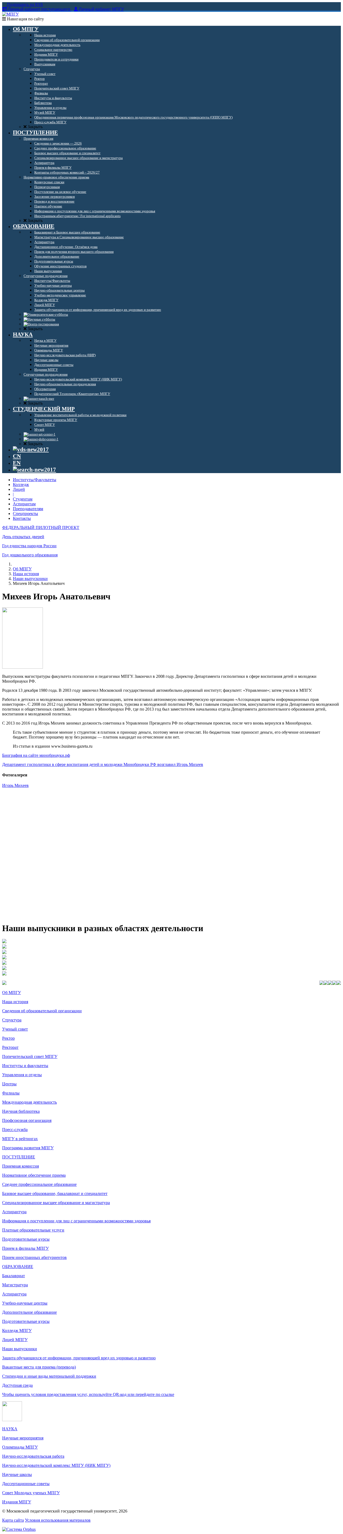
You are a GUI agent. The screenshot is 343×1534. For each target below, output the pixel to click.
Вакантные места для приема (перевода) (39, 1367)
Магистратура (15, 1285)
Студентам (22, 499)
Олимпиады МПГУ (20, 1447)
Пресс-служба (15, 1129)
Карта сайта (13, 1520)
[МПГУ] (10, 14)
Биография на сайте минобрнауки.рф (36, 755)
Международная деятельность (29, 1102)
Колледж (21, 484)
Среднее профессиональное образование (39, 1184)
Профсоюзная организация (26, 1120)
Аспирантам (24, 504)
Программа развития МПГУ (28, 1148)
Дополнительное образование (29, 1312)
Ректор (8, 1038)
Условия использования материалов (58, 1520)
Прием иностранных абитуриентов (34, 1257)
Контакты (22, 518)
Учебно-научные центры (24, 1303)
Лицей (19, 489)
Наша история (26, 573)
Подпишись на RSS (24, 4)
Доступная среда (17, 1385)
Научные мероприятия (22, 1438)
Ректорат (10, 1047)
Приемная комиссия (20, 1166)
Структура (11, 1020)
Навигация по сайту (25, 19)
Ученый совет (15, 1029)
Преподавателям (28, 508)
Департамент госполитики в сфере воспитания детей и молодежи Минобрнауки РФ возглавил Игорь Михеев (102, 764)
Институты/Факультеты (34, 479)
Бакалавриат (13, 1275)
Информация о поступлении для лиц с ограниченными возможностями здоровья (76, 1221)
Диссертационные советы (26, 1483)
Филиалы (11, 1093)
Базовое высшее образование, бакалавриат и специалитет (54, 1193)
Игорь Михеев (15, 785)
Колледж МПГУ (17, 1330)
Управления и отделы (22, 1074)
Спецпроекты (25, 513)
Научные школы (17, 1474)
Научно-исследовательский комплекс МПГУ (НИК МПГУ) (56, 1465)
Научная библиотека (21, 1111)
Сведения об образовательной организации (42, 1011)
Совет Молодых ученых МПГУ (31, 1492)
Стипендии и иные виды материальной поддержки (49, 1376)
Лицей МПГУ (15, 1339)
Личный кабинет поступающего (39, 9)
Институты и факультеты (25, 1065)
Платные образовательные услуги (33, 1230)
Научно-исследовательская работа (33, 1456)
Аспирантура (14, 1211)
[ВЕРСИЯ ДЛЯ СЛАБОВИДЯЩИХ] (31, 449)
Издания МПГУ (16, 1502)
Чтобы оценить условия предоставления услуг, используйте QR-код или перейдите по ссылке (88, 1394)
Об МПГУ (22, 569)
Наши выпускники (30, 578)
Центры (9, 1084)
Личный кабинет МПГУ (101, 9)
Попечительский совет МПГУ (29, 1056)
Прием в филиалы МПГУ (25, 1248)
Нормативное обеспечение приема (34, 1175)
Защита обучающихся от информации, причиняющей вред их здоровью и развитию (79, 1358)
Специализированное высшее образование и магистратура (56, 1202)
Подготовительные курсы (26, 1239)
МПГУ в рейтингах (20, 1138)
